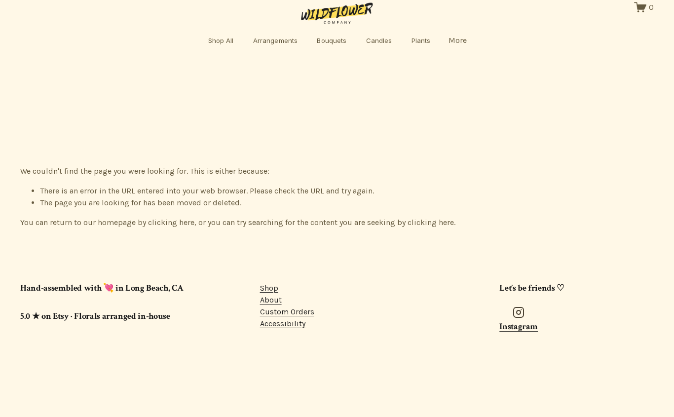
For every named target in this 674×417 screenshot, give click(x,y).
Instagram (518, 326)
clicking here (171, 222)
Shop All (221, 40)
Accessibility (282, 323)
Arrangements (275, 40)
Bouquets (331, 40)
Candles (379, 40)
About (271, 299)
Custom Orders (287, 311)
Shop (269, 288)
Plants (421, 40)
